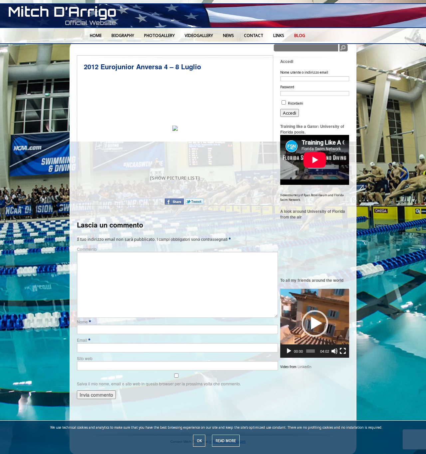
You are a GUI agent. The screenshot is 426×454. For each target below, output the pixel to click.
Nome (84, 321)
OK (199, 440)
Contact (253, 35)
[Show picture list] (175, 178)
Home (96, 35)
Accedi (289, 113)
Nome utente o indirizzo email (304, 72)
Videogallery (199, 35)
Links (278, 35)
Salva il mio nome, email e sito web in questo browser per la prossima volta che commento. (159, 383)
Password (287, 87)
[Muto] (334, 351)
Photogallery (159, 35)
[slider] (310, 351)
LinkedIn (305, 366)
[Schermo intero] (342, 351)
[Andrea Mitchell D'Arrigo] (66, 16)
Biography (122, 35)
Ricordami (295, 103)
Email (84, 340)
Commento (87, 249)
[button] (315, 323)
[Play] (289, 351)
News (228, 35)
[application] (314, 323)
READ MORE (226, 440)
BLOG (299, 35)
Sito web (85, 358)
